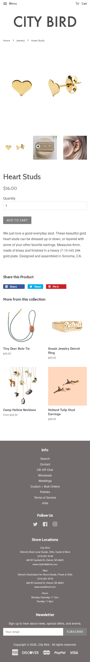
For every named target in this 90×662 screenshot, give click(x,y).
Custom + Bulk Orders (45, 486)
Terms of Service (45, 497)
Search (45, 458)
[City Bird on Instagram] (55, 525)
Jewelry (21, 40)
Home (6, 40)
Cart (84, 3)
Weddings (45, 481)
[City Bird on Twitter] (35, 525)
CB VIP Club (45, 469)
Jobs (45, 503)
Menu (12, 3)
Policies (45, 492)
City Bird (44, 644)
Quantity (9, 198)
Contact (45, 464)
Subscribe (75, 631)
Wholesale (45, 475)
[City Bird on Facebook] (45, 525)
